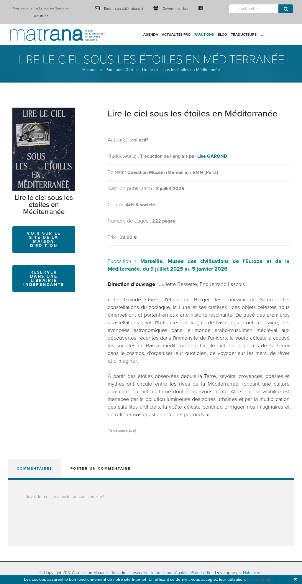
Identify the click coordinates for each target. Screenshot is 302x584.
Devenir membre (175, 8)
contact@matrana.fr (129, 8)
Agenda (150, 34)
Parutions (204, 34)
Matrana (89, 69)
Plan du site (201, 572)
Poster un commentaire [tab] (100, 468)
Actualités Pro (176, 34)
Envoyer (285, 8)
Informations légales (169, 572)
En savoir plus (260, 579)
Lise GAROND (212, 156)
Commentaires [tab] (34, 468)
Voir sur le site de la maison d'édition (44, 239)
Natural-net (253, 572)
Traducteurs (244, 34)
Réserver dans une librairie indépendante (43, 278)
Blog (222, 34)
